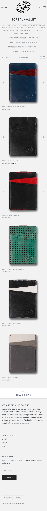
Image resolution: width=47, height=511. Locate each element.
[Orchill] (23, 7)
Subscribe (9, 477)
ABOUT (4, 443)
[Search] (7, 7)
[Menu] (2, 7)
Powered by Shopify (18, 503)
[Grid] (40, 57)
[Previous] (3, 82)
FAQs (3, 446)
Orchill (9, 503)
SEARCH (5, 439)
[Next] (43, 82)
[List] (44, 57)
